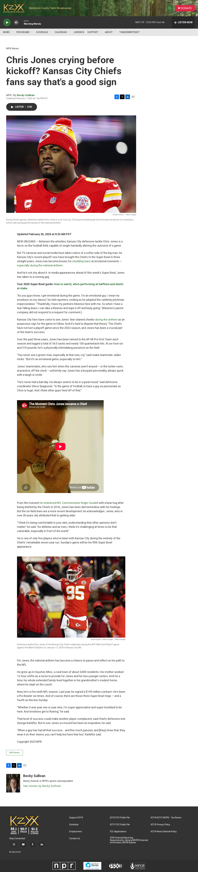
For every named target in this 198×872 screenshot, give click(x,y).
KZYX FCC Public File (120, 817)
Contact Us (74, 838)
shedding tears (81, 261)
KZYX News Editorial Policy (164, 831)
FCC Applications (118, 831)
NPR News (12, 48)
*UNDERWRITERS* (129, 32)
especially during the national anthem (40, 265)
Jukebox (78, 32)
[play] (6, 22)
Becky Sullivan (26, 95)
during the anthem (106, 319)
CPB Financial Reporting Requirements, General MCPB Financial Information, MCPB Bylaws (129, 840)
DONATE (186, 8)
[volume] (16, 22)
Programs (23, 32)
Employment (75, 831)
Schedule (42, 32)
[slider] (21, 22)
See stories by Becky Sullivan (42, 786)
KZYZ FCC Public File (120, 824)
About (109, 32)
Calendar (61, 32)
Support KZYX (76, 817)
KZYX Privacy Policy (160, 824)
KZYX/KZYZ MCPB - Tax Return (166, 817)
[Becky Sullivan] (13, 783)
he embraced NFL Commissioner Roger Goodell (69, 502)
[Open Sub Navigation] (12, 32)
